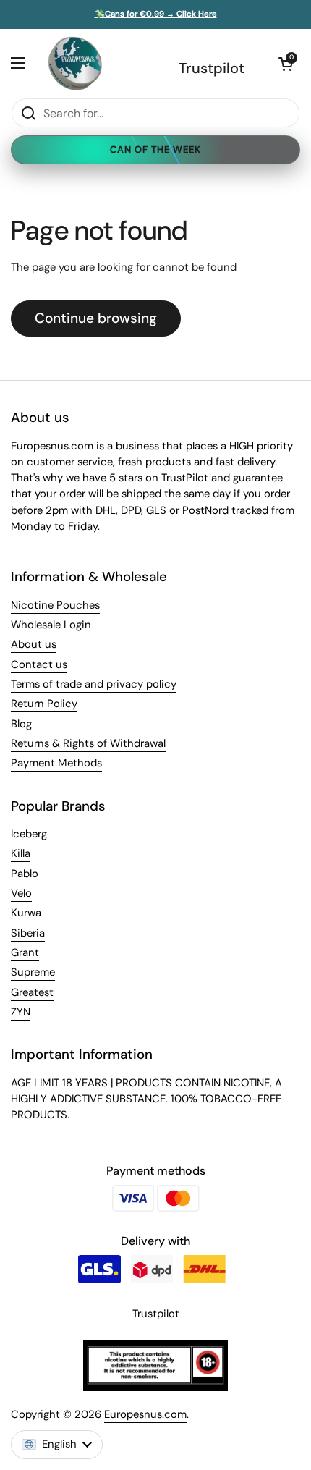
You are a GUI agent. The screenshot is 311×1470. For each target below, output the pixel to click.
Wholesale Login (51, 624)
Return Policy (44, 703)
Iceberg (29, 834)
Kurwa (26, 912)
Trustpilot (211, 68)
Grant (25, 952)
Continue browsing (96, 318)
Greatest (32, 992)
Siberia (28, 933)
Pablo (24, 873)
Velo (21, 893)
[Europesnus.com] (74, 63)
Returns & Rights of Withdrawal (88, 743)
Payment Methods (56, 763)
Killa (20, 853)
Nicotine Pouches (55, 605)
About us (33, 644)
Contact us (39, 664)
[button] (285, 63)
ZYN (20, 1012)
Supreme (33, 972)
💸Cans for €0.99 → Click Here (156, 14)
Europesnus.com (145, 1414)
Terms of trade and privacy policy (93, 684)
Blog (21, 724)
